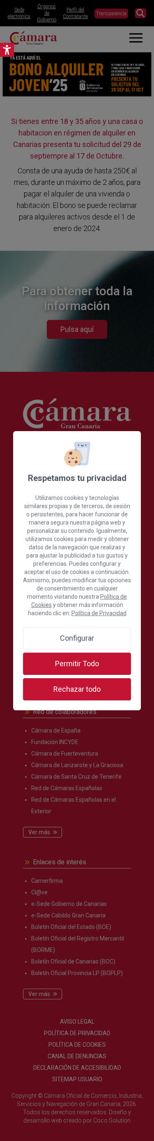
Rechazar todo (77, 689)
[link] (7, 50)
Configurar (77, 638)
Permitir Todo (77, 663)
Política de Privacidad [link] (98, 613)
